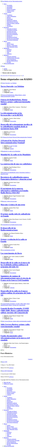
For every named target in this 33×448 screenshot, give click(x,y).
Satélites (9, 24)
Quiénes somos (10, 10)
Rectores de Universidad (13, 38)
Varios (11, 92)
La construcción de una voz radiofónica (16, 164)
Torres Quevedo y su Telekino (12, 86)
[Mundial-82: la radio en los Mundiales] (10, 151)
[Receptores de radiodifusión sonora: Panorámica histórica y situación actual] (16, 174)
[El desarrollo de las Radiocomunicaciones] (11, 224)
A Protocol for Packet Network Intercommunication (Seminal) (13, 142)
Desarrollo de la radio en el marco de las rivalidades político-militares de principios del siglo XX (15, 265)
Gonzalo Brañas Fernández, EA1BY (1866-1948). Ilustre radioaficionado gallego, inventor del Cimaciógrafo (15, 310)
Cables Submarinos (11, 16)
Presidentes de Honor (12, 37)
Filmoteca (9, 49)
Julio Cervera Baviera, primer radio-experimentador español (15, 325)
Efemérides (9, 8)
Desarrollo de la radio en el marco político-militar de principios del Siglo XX (16, 293)
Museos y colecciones (12, 45)
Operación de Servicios (12, 22)
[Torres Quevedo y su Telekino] (8, 83)
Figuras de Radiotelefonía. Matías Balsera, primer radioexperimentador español (15, 102)
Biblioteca (6, 55)
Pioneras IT (9, 35)
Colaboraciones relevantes (13, 58)
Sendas (5, 13)
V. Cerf (10, 146)
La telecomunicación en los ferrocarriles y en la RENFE (12, 114)
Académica (9, 15)
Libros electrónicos (11, 59)
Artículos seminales (11, 56)
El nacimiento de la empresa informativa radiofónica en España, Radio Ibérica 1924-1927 (14, 191)
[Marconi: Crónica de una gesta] (9, 201)
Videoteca (9, 53)
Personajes (6, 27)
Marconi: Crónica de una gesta (13, 205)
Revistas (9, 62)
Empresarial (10, 19)
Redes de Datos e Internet (13, 23)
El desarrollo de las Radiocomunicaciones (9, 229)
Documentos (13, 134)
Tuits (8, 52)
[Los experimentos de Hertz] (8, 250)
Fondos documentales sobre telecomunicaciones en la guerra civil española (15, 338)
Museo (5, 41)
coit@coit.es (11, 367)
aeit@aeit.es (11, 376)
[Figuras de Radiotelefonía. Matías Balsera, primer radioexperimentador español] (16, 96)
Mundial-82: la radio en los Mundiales (16, 155)
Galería (8, 42)
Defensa (9, 17)
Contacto (9, 12)
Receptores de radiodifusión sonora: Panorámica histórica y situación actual (16, 178)
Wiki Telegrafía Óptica (12, 47)
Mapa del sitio (7, 382)
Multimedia (6, 48)
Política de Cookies (8, 383)
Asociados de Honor (12, 28)
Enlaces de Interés (11, 9)
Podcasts (9, 51)
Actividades (10, 6)
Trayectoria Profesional (12, 40)
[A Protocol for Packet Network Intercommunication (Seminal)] (16, 137)
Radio (11, 109)
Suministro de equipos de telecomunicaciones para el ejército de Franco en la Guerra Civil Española (16, 278)
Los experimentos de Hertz (11, 253)
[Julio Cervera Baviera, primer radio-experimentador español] (16, 321)
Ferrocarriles (13, 121)
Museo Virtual (10, 44)
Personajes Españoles (12, 33)
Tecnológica (10, 26)
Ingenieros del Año (11, 31)
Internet (12, 148)
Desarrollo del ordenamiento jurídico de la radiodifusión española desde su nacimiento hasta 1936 (16, 126)
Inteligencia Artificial (12, 20)
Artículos (12, 287)
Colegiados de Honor (12, 30)
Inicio (5, 4)
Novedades (9, 5)
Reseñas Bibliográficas (12, 60)
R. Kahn (15, 146)
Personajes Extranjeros (12, 34)
